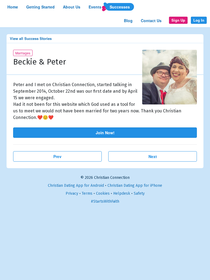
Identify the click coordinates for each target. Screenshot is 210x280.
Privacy (72, 193)
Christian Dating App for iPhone (134, 185)
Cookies (103, 193)
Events (95, 7)
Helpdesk (121, 193)
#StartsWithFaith (105, 201)
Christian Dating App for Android (76, 185)
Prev (57, 156)
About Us (71, 7)
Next (152, 156)
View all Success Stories (31, 38)
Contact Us (151, 20)
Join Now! (105, 132)
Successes (120, 7)
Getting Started (40, 7)
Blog (128, 20)
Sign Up (178, 20)
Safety (139, 193)
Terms (87, 193)
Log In (198, 20)
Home (12, 7)
